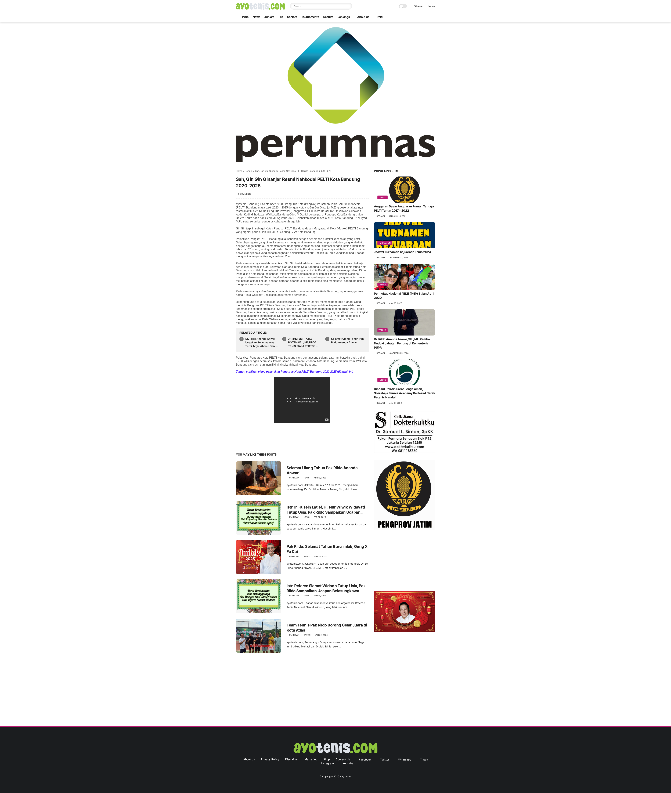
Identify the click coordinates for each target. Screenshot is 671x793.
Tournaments (310, 17)
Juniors (269, 17)
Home (244, 17)
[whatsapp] (416, 17)
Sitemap (418, 6)
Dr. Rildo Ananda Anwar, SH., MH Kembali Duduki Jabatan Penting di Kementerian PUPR (402, 343)
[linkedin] (267, 444)
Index (431, 6)
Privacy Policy (270, 759)
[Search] (348, 6)
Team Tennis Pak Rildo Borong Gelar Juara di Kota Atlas (327, 627)
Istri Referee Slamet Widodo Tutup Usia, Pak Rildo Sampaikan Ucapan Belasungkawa (326, 588)
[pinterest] (260, 444)
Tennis (248, 171)
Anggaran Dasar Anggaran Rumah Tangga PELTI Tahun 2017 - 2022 (404, 208)
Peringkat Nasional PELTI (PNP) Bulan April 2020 (404, 296)
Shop (326, 759)
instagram (327, 763)
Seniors (292, 17)
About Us (363, 17)
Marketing (311, 759)
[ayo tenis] (260, 8)
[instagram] (428, 17)
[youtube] (433, 17)
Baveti (307, 635)
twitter (384, 759)
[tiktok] (422, 17)
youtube (348, 763)
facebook (365, 759)
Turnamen (384, 243)
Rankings (343, 17)
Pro (281, 17)
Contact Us (343, 759)
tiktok (424, 759)
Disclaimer (292, 759)
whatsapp (404, 759)
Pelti (380, 17)
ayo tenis (347, 776)
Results (328, 17)
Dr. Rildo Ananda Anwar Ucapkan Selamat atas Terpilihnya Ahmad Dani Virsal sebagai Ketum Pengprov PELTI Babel (260, 342)
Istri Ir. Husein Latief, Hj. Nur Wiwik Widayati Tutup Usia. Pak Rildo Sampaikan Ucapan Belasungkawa (326, 510)
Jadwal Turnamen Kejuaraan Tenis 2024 (402, 252)
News (256, 17)
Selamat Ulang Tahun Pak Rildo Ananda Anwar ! (347, 340)
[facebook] (405, 17)
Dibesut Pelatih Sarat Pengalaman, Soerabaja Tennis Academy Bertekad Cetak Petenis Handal (404, 393)
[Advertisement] (404, 561)
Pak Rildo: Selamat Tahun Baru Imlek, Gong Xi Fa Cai (328, 549)
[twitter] (411, 17)
